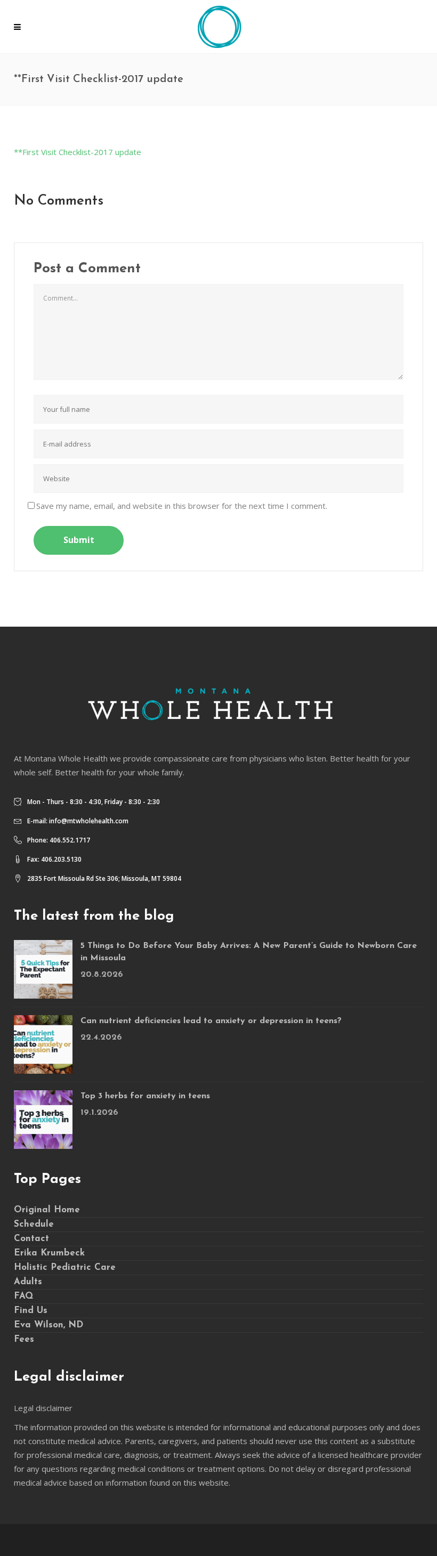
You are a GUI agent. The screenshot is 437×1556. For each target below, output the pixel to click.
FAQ (23, 1296)
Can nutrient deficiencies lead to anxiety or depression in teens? (211, 1021)
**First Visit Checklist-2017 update (77, 152)
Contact (31, 1238)
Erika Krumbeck (49, 1253)
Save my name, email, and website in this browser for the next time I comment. (181, 505)
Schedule (34, 1224)
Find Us (30, 1310)
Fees (24, 1339)
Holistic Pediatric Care (65, 1267)
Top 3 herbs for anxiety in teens (145, 1096)
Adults (28, 1281)
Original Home (47, 1209)
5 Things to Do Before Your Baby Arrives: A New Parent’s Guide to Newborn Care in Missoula (248, 952)
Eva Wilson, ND (48, 1325)
